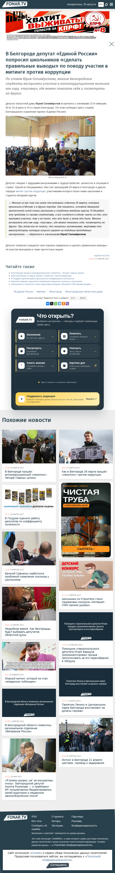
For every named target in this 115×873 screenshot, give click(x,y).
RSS (34, 816)
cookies (57, 838)
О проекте (58, 816)
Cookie (36, 853)
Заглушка (57, 825)
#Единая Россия (23, 291)
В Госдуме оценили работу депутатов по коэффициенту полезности (42, 278)
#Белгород (55, 291)
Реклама (77, 821)
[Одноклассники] (63, 303)
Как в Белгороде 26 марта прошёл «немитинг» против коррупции (41, 276)
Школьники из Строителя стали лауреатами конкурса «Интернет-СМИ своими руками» (51, 284)
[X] (51, 303)
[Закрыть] (111, 44)
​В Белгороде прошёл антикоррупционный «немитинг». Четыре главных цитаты (47, 273)
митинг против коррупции (30, 191)
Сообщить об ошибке (39, 827)
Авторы (56, 821)
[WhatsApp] (55, 303)
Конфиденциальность (84, 825)
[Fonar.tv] (14, 4)
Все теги (37, 821)
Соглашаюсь (58, 865)
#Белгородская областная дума (84, 291)
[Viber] (67, 303)
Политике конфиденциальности (73, 845)
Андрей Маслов (101, 255)
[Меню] (111, 4)
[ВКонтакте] (47, 303)
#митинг (41, 291)
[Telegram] (59, 303)
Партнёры (77, 816)
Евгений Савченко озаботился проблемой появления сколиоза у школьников (46, 281)
